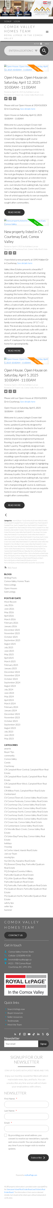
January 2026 (10, 626)
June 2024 (9, 693)
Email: (7, 1123)
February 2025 (11, 665)
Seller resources (15, 1017)
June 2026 (9, 608)
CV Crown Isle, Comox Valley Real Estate (28, 95)
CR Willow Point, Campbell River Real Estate (24, 790)
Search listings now (16, 1009)
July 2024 (8, 689)
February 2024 (11, 707)
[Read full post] (26, 70)
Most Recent (10, 601)
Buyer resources (15, 1013)
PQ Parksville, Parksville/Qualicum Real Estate (25, 885)
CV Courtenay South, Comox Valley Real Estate (26, 815)
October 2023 (11, 721)
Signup (7, 21)
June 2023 (9, 735)
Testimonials (13, 1020)
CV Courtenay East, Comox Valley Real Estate (29, 249)
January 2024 (10, 710)
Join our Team (25, 549)
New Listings (10, 584)
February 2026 (11, 622)
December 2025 (12, 629)
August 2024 (10, 686)
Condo (45, 520)
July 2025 (8, 647)
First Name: (9, 1098)
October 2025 (11, 636)
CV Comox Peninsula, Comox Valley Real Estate (26, 801)
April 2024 (9, 700)
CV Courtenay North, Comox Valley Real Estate (26, 811)
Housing (37, 546)
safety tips (28, 562)
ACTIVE (36, 44)
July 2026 (8, 605)
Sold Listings (9, 591)
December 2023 (12, 714)
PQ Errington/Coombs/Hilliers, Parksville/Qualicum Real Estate (28, 553)
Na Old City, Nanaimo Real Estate (19, 860)
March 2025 (10, 661)
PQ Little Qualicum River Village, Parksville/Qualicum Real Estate (25, 556)
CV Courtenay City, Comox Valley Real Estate (25, 804)
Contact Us (16, 935)
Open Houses (10, 588)
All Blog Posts (10, 577)
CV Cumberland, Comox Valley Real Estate (23, 825)
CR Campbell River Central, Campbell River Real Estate (28, 523)
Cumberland (13, 530)
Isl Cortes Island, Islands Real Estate (20, 850)
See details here (27, 108)
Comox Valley (38, 520)
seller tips (35, 562)
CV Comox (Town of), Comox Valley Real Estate (32, 530)
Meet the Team (14, 1024)
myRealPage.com (30, 1175)
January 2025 (10, 668)
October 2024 (11, 679)
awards (15, 520)
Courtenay (7, 523)
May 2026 (9, 612)
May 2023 (9, 738)
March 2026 (10, 619)
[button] (15, 1034)
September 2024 (12, 682)
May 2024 (9, 696)
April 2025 (9, 657)
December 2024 (12, 672)
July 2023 (8, 731)
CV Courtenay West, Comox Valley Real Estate (29, 539)
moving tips (34, 549)
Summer (41, 562)
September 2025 (12, 640)
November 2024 (12, 675)
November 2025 (12, 633)
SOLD (47, 44)
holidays (31, 546)
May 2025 (9, 654)
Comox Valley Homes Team (16, 581)
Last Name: (9, 1110)
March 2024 (10, 703)
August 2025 (10, 643)
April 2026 (9, 615)
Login (17, 21)
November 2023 (12, 717)
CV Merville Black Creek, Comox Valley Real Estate (24, 544)
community (29, 520)
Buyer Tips (21, 520)
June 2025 (9, 650)
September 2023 (12, 724)
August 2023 (10, 728)
